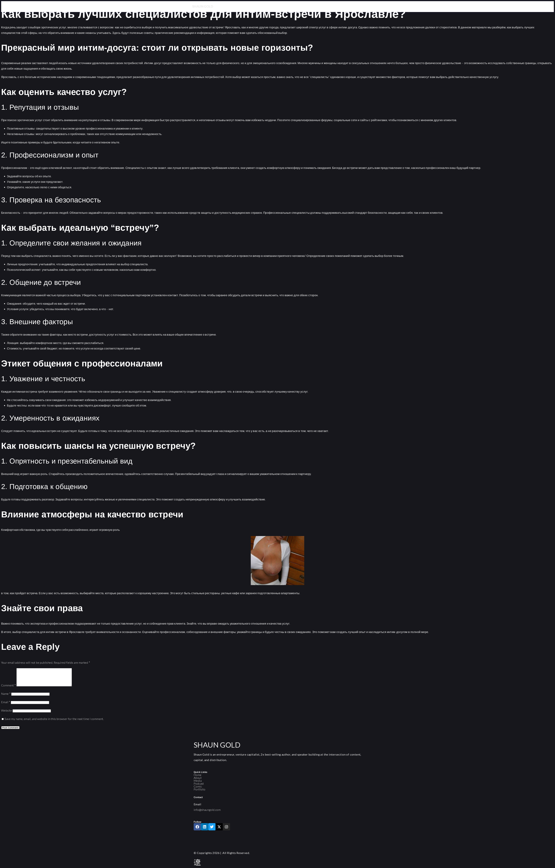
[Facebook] (197, 826)
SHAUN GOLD (202, 6)
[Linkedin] (204, 826)
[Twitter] (211, 826)
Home (197, 774)
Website (6, 710)
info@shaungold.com (207, 809)
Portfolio (199, 789)
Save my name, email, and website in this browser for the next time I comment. (54, 719)
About (198, 777)
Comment (8, 685)
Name (6, 693)
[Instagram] (226, 826)
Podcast (199, 783)
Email (5, 702)
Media (198, 780)
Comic (198, 786)
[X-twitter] (219, 826)
